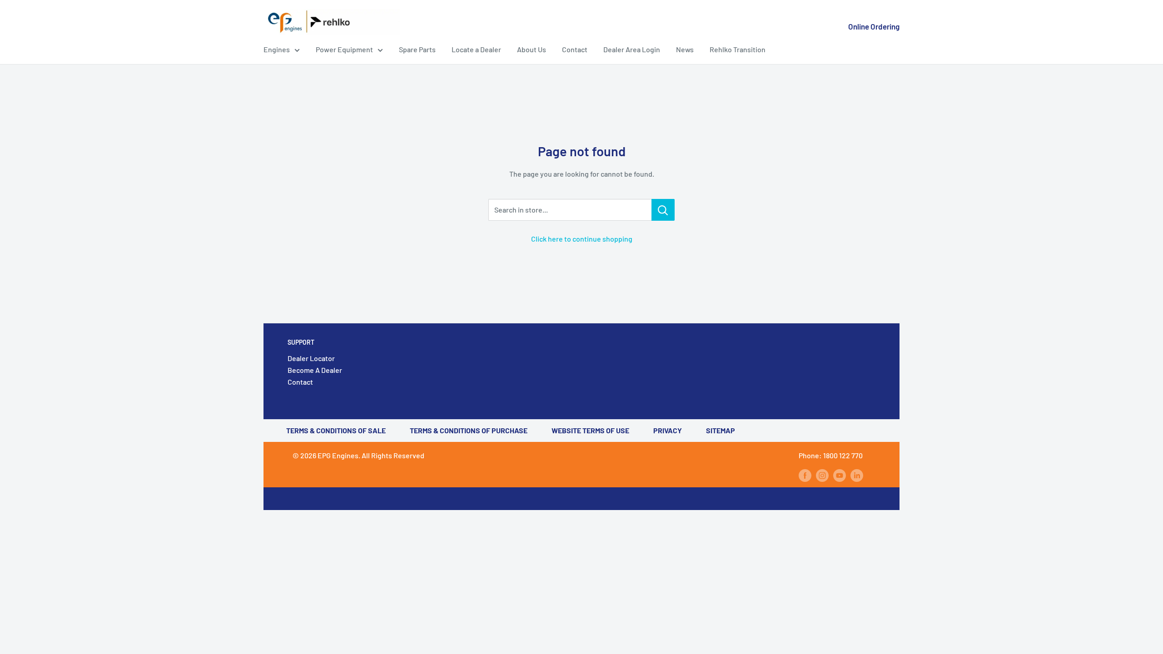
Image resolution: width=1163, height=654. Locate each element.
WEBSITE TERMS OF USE (590, 430)
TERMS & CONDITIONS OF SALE (336, 430)
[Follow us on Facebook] (805, 475)
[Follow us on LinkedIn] (856, 475)
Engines (276, 49)
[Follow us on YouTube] (839, 475)
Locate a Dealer (476, 49)
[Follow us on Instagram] (822, 475)
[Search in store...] (663, 210)
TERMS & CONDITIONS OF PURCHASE (468, 430)
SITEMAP (720, 430)
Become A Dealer (315, 370)
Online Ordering (874, 26)
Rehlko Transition (737, 49)
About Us (531, 49)
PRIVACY (667, 430)
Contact (574, 49)
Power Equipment (344, 49)
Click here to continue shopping (581, 238)
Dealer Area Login (631, 49)
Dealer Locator (311, 358)
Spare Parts (417, 49)
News (685, 49)
